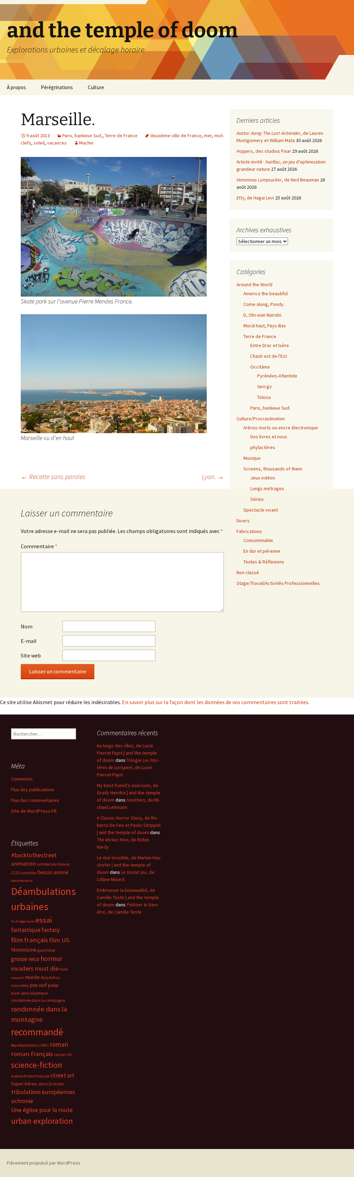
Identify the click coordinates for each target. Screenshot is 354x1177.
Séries (257, 499)
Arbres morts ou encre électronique (280, 427)
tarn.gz (264, 386)
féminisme (24, 949)
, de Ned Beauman (277, 180)
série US (45, 1084)
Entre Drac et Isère (269, 345)
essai (44, 920)
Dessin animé (52, 872)
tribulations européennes (43, 1092)
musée (32, 977)
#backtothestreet (34, 855)
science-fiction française (30, 1076)
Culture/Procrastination (260, 418)
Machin (86, 143)
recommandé (37, 1032)
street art (62, 1075)
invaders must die (34, 968)
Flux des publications (32, 789)
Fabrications (249, 531)
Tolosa (264, 397)
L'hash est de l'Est (268, 356)
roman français (32, 1054)
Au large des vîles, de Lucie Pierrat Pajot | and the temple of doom (127, 752)
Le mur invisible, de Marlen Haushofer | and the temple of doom (129, 864)
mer (208, 135)
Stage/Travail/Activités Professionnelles (278, 583)
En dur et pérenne (261, 551)
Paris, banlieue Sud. (82, 135)
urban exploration (42, 1121)
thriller (58, 1084)
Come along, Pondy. (264, 304)
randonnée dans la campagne (38, 1000)
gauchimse (46, 950)
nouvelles (20, 985)
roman (59, 1044)
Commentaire (39, 546)
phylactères (262, 447)
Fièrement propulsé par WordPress (43, 1163)
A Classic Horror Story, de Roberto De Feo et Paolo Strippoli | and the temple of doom (129, 825)
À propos (16, 87)
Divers (243, 520)
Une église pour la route (42, 1110)
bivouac (64, 864)
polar (53, 985)
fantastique (25, 930)
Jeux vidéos (262, 478)
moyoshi (17, 977)
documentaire (21, 880)
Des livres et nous (268, 436)
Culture (96, 87)
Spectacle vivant (260, 510)
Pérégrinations (57, 87)
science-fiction (36, 1064)
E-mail (29, 640)
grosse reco (25, 959)
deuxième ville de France (176, 135)
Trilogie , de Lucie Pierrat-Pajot (128, 767)
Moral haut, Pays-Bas (264, 326)
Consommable (258, 540)
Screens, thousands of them (272, 469)
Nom (26, 626)
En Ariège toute (23, 921)
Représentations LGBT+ (30, 1045)
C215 (15, 872)
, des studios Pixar (263, 151)
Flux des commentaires (35, 800)
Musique (252, 458)
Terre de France (121, 135)
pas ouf (38, 985)
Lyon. (213, 476)
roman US (63, 1054)
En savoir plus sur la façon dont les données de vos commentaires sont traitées (215, 702)
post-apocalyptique (29, 993)
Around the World (254, 284)
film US (59, 940)
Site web (31, 655)
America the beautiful (265, 293)
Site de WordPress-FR (34, 811)
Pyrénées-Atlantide (277, 376)
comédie (28, 872)
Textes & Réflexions (263, 562)
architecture (47, 864)
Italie (63, 969)
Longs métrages (267, 488)
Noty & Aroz (50, 977)
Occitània (260, 367)
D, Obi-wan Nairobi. (262, 315)
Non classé (247, 572)
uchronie (22, 1101)
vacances (57, 143)
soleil (39, 143)
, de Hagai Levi (255, 198)
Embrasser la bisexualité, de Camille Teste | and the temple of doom (128, 897)
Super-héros (24, 1084)
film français (29, 939)
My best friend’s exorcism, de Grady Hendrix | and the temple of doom (128, 792)
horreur (51, 958)
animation (23, 863)
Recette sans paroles (53, 476)
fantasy (50, 930)
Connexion (21, 779)
